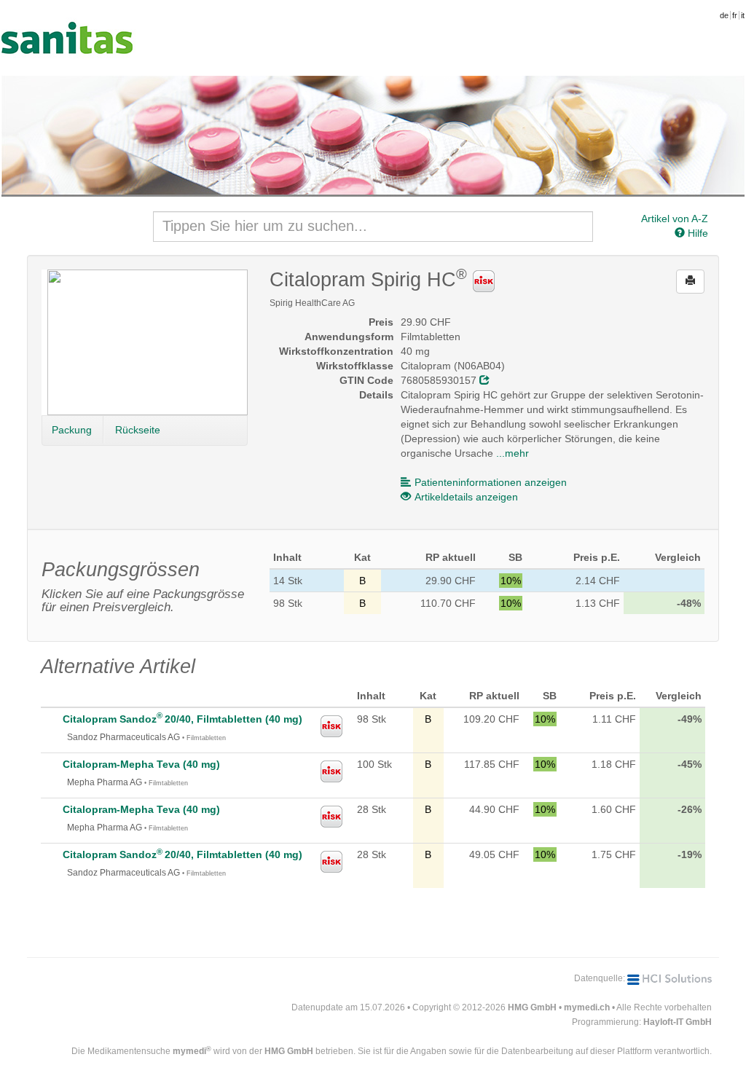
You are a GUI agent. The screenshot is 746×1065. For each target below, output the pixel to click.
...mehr (512, 453)
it (743, 15)
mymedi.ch (587, 1007)
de (724, 15)
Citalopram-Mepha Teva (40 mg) (141, 764)
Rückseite (137, 430)
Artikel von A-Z (674, 218)
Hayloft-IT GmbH (677, 1022)
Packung (72, 430)
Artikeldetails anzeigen (466, 497)
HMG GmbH (532, 1007)
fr (734, 15)
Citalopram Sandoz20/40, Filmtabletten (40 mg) (182, 719)
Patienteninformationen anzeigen (491, 482)
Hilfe (696, 233)
